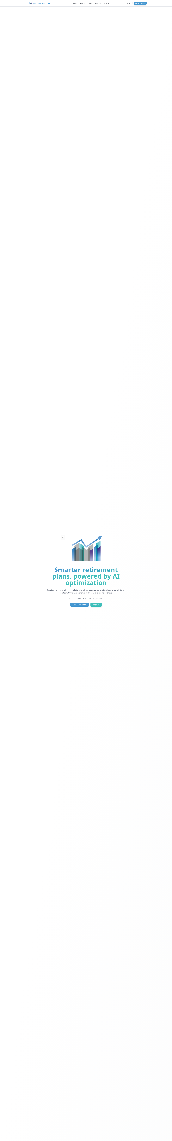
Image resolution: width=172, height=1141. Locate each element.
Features (82, 3)
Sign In (129, 3)
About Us (106, 3)
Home (75, 3)
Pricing (90, 3)
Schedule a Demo (140, 3)
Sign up (96, 605)
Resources (98, 3)
